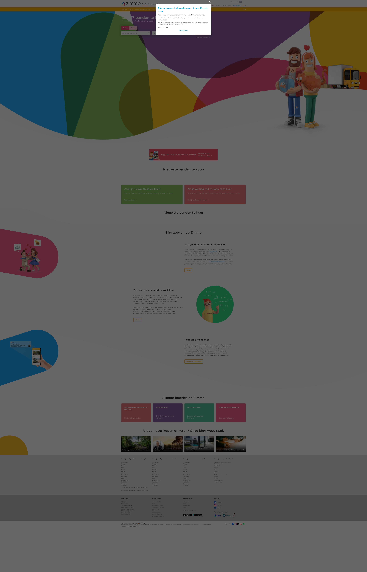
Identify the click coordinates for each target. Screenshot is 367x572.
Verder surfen (183, 30)
